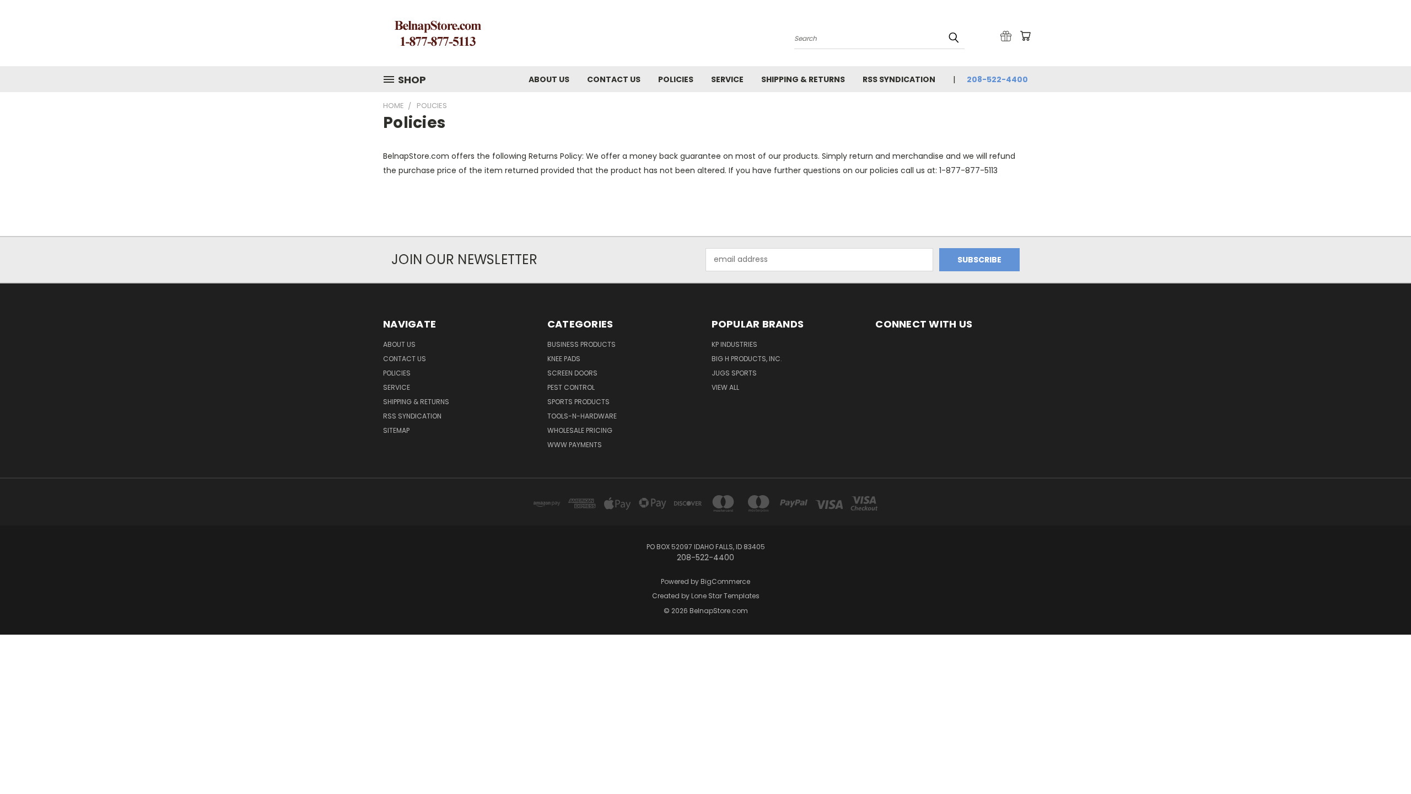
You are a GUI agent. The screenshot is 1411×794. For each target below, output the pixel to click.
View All (725, 387)
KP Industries (734, 344)
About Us (549, 79)
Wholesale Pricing (579, 430)
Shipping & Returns (803, 79)
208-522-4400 (997, 79)
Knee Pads (563, 358)
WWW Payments (574, 444)
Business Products (581, 344)
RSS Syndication (899, 79)
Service (727, 79)
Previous (1382, 759)
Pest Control (571, 387)
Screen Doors (572, 373)
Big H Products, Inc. (747, 358)
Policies (675, 79)
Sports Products (578, 401)
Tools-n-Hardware (582, 416)
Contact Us (613, 79)
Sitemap (396, 430)
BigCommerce (725, 581)
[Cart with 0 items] (1025, 35)
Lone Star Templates (725, 595)
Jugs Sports (734, 373)
